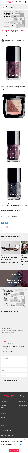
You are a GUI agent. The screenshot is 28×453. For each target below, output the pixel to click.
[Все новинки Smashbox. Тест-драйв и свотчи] (10, 247)
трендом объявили (6, 212)
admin (4, 341)
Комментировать (6, 230)
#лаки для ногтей (12, 216)
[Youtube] (5, 436)
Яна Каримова (4, 262)
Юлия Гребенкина (9, 40)
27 (17, 262)
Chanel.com (4, 205)
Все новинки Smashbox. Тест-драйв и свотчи (9, 258)
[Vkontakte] (2, 436)
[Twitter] (9, 436)
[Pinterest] (13, 436)
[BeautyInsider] (14, 2)
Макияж (3, 255)
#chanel (3, 216)
